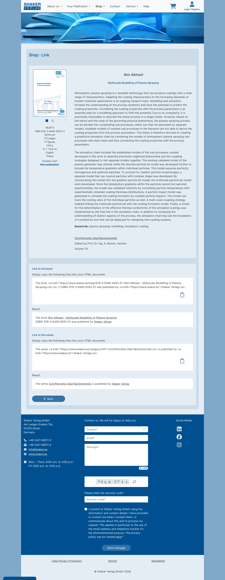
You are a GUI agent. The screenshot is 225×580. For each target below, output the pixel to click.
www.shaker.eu (37, 454)
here (118, 536)
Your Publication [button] (77, 6)
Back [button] (50, 398)
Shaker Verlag (102, 321)
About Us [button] (53, 6)
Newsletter (158, 561)
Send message (116, 547)
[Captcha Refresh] (134, 482)
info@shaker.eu (37, 449)
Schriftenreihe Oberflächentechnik (96, 238)
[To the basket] (173, 6)
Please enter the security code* (104, 493)
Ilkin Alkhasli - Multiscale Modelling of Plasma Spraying (82, 317)
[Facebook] (179, 437)
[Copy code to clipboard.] (182, 294)
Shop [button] (101, 6)
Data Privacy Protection (67, 561)
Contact (115, 6)
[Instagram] (179, 444)
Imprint (112, 561)
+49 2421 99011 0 (39, 440)
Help (146, 6)
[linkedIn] (179, 429)
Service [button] (131, 6)
